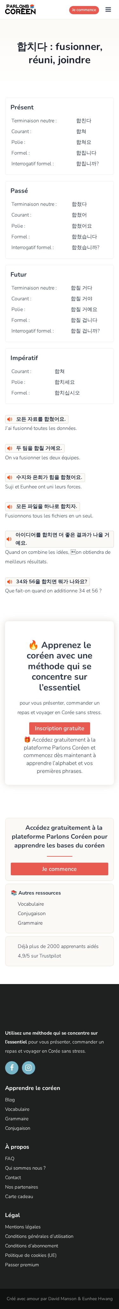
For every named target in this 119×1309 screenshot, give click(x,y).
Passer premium (22, 1265)
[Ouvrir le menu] (108, 9)
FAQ (9, 1159)
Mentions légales (23, 1227)
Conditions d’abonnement (31, 1246)
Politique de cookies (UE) (30, 1255)
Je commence (84, 10)
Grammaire (30, 923)
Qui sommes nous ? (25, 1168)
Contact (13, 1178)
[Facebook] (11, 1067)
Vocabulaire (30, 904)
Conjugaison (31, 913)
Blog (10, 1100)
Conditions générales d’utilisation (39, 1236)
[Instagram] (28, 1067)
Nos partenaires (21, 1187)
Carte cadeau (19, 1197)
